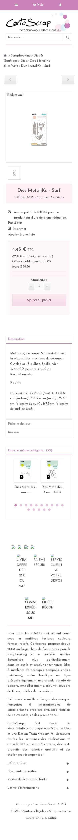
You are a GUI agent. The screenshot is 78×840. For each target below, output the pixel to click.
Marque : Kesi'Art (50, 197)
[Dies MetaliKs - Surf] (14, 173)
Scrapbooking (21, 55)
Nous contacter (60, 811)
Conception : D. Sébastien (41, 818)
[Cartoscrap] (39, 14)
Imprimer (19, 229)
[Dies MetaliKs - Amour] (25, 471)
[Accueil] (5, 55)
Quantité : (39, 280)
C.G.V (14, 811)
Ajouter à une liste (21, 234)
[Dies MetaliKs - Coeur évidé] (52, 471)
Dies (24, 60)
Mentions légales (33, 811)
